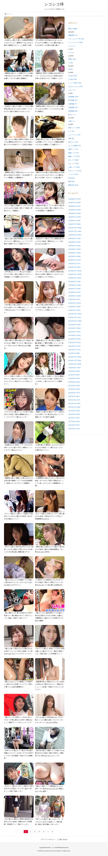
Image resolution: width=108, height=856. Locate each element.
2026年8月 (74, 199)
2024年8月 (74, 285)
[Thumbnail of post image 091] (19, 669)
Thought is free (65, 851)
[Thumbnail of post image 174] (50, 127)
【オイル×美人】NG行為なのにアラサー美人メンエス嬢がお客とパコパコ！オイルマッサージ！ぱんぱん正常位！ (49, 719)
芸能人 (72, 59)
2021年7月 (74, 418)
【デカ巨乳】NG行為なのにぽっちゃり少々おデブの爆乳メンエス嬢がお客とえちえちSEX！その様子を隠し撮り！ (49, 42)
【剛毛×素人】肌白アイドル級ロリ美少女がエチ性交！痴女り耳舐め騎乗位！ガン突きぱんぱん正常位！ (50, 549)
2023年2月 (74, 350)
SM (71, 178)
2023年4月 (74, 342)
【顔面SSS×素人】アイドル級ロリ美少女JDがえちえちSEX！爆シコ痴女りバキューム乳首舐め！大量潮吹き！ (50, 208)
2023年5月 (74, 339)
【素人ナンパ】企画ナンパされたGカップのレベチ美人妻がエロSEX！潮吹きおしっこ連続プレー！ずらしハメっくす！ (18, 719)
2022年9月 (74, 367)
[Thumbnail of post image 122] (19, 600)
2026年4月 (74, 213)
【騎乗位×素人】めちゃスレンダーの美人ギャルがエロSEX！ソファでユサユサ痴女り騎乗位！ (50, 108)
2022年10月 (74, 364)
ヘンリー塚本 (74, 83)
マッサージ (72, 46)
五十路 (72, 76)
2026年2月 (74, 220)
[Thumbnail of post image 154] (50, 193)
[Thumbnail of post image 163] (19, 534)
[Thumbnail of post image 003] (19, 292)
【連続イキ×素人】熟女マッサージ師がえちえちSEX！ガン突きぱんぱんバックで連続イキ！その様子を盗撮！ (50, 414)
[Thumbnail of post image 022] (19, 226)
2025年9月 (74, 238)
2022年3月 (74, 389)
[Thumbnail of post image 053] (19, 328)
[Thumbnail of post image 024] (19, 399)
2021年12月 (74, 400)
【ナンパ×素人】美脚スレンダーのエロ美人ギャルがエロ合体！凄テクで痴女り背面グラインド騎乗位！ (19, 208)
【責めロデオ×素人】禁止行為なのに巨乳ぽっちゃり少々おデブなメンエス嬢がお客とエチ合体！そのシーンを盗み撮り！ (50, 175)
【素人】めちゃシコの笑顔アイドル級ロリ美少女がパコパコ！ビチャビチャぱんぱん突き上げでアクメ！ (18, 582)
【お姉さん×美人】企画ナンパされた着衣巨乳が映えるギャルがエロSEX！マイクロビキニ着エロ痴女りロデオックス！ (19, 108)
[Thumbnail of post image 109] (50, 465)
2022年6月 (74, 378)
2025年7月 (74, 246)
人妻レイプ (74, 167)
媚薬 (71, 181)
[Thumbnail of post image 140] (19, 364)
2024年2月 (74, 306)
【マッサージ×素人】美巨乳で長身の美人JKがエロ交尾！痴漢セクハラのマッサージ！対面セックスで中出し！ (50, 274)
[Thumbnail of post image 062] (19, 636)
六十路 (72, 79)
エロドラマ (72, 90)
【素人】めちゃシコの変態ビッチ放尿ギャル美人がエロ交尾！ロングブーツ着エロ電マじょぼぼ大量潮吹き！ (18, 684)
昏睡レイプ (73, 153)
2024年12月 (74, 271)
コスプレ (71, 52)
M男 (71, 138)
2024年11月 (74, 274)
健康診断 (72, 35)
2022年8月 (74, 371)
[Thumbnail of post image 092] (50, 94)
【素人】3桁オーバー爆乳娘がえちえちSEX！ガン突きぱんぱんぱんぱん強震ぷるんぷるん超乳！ (49, 788)
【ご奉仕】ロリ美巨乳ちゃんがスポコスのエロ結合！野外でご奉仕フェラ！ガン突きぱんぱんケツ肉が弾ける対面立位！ (49, 582)
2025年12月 (74, 228)
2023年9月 (74, 324)
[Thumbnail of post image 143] (50, 28)
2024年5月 (74, 296)
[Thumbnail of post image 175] (50, 432)
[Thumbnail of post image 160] (50, 669)
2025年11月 (74, 231)
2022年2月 (74, 393)
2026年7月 (74, 202)
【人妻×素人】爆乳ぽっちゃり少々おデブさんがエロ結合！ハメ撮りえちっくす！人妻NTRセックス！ (50, 447)
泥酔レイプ (73, 149)
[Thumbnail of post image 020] (50, 534)
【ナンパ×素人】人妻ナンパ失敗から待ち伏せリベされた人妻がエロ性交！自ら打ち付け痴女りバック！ (19, 516)
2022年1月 (74, 396)
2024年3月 (74, 303)
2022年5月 (74, 382)
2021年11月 (74, 403)
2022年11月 (74, 360)
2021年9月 (74, 411)
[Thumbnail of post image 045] (19, 432)
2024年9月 (74, 281)
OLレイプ (73, 163)
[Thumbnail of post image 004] (19, 160)
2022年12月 (74, 357)
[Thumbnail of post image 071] (50, 774)
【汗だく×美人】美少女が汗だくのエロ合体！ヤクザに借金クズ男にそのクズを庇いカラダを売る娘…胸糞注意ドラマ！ (19, 549)
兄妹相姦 (73, 107)
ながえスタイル (75, 86)
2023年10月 (75, 321)
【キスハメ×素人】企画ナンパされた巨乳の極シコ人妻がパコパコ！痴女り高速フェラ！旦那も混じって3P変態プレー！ (50, 651)
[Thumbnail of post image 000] (19, 127)
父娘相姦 (72, 104)
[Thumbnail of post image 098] (19, 94)
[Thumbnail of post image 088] (50, 364)
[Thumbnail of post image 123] (19, 193)
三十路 (70, 63)
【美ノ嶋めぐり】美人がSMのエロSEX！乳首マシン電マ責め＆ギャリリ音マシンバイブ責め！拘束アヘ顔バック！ (18, 615)
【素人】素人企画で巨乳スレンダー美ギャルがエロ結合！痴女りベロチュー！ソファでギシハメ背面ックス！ (49, 307)
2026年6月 (74, 206)
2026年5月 (74, 210)
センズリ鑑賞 (74, 145)
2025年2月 (74, 263)
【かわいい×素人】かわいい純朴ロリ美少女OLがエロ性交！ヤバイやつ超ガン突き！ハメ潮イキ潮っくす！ (19, 788)
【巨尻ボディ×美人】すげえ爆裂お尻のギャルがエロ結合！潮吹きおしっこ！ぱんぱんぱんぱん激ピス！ (50, 241)
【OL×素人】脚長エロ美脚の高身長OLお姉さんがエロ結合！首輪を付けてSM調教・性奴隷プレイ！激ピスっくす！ (18, 821)
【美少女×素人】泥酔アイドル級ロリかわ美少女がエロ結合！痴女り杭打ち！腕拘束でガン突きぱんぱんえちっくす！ (50, 753)
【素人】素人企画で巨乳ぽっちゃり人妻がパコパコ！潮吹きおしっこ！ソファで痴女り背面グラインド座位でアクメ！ (18, 241)
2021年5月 (74, 425)
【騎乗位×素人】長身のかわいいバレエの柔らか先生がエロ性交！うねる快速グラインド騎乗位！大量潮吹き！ (19, 175)
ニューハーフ (74, 135)
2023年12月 (74, 314)
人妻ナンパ (72, 121)
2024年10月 (74, 278)
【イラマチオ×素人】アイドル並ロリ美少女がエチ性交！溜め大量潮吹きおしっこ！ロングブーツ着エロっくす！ (19, 414)
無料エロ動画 (72, 29)
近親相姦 (73, 97)
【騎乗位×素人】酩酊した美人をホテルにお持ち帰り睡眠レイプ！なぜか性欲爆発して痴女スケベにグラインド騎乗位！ (19, 480)
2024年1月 (74, 310)
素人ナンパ (72, 114)
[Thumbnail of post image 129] (50, 807)
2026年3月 (74, 217)
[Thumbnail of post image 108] (19, 61)
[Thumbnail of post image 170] (50, 292)
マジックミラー (75, 42)
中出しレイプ (74, 171)
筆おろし (73, 142)
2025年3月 (74, 260)
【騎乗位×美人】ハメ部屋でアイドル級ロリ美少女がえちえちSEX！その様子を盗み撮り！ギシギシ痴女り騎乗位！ (19, 75)
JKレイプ (73, 160)
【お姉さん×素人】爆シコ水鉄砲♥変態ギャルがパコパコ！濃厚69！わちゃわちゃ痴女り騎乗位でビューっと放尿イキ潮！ (19, 42)
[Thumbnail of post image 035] (50, 61)
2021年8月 (74, 414)
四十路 (70, 69)
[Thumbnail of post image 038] (19, 774)
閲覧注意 (73, 185)
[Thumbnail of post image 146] (50, 600)
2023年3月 (74, 346)
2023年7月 (74, 332)
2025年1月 (74, 267)
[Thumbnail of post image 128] (50, 160)
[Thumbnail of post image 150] (19, 28)
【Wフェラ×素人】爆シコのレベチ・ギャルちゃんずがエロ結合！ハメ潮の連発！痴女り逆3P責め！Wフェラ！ (49, 821)
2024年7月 (74, 289)
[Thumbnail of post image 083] (50, 705)
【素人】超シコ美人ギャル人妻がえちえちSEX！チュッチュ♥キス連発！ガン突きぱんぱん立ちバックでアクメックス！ (18, 651)
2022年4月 (74, 385)
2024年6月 (74, 292)
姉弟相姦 (73, 111)
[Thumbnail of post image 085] (50, 399)
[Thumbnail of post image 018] (50, 226)
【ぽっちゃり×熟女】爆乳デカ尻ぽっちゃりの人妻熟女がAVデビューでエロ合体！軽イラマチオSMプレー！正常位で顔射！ (19, 142)
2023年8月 (74, 328)
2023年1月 (74, 353)
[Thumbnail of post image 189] (19, 705)
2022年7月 (74, 375)
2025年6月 (74, 249)
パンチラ (73, 174)
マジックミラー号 (76, 39)
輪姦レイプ (74, 156)
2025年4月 (74, 256)
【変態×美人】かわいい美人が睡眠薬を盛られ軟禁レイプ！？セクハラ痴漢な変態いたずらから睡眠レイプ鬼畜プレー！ (50, 142)
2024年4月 (74, 299)
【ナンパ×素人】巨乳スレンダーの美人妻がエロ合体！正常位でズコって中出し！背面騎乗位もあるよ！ (50, 516)
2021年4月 (74, 428)
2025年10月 (74, 235)
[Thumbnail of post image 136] (50, 259)
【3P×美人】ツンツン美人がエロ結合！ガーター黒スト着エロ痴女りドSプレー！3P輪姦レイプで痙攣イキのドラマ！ (19, 274)
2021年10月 (74, 407)
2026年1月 (74, 224)
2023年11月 (74, 317)
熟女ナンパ (74, 128)
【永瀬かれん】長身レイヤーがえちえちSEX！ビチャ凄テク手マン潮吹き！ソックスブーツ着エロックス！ (18, 447)
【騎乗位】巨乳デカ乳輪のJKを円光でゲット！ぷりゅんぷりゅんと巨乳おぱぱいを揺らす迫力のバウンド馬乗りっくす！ (49, 75)
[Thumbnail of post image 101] (50, 567)
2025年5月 (74, 253)
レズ (71, 131)
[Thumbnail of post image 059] (50, 636)
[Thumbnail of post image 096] (19, 501)
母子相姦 (72, 100)
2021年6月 (74, 421)
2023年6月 (74, 335)
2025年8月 (74, 242)
